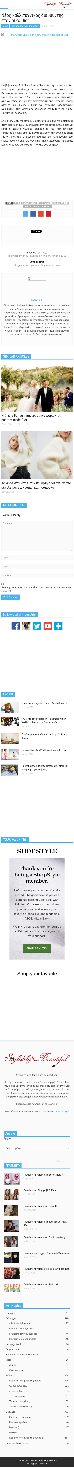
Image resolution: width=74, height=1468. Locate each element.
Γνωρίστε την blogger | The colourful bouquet (46, 1268)
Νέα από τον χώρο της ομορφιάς (39, 1437)
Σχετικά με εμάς (62, 1111)
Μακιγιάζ (39, 1427)
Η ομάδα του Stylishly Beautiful (37, 1354)
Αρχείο (7, 1138)
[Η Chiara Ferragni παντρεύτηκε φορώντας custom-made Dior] (37, 387)
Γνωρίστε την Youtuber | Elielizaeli (41, 1284)
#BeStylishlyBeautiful (39, 1323)
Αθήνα (39, 1364)
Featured (37, 1313)
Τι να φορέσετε (39, 1396)
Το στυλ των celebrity (39, 1406)
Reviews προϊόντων (39, 1422)
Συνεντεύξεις (39, 1390)
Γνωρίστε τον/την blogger (39, 1333)
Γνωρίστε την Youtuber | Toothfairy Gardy (44, 1237)
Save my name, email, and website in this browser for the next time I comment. (36, 589)
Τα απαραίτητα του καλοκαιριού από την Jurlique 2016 (37, 255)
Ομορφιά (37, 1411)
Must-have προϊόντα (39, 1417)
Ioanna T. (37, 300)
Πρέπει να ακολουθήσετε (39, 1338)
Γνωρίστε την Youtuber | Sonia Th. (41, 1206)
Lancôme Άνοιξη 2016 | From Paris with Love (44, 750)
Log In (60, 1161)
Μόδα (5, 26)
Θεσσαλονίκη (39, 1370)
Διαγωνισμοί (37, 1349)
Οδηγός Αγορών (39, 1385)
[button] (13, 5)
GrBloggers (37, 1318)
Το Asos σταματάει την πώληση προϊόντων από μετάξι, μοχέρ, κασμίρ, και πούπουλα (36, 485)
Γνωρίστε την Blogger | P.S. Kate (40, 1190)
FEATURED (12, 1166)
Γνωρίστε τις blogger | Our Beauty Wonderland (47, 1253)
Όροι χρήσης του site (37, 1463)
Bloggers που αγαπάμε (39, 1328)
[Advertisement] (37, 172)
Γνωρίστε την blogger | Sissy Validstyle (43, 1174)
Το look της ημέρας (39, 1401)
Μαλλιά (39, 1432)
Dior (17, 203)
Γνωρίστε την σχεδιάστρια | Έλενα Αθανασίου (45, 703)
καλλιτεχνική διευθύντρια (56, 203)
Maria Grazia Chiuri (31, 203)
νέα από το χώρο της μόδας (37, 207)
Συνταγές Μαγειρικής (37, 1443)
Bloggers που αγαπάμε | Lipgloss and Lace (37, 265)
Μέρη (37, 1359)
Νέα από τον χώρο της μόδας (25, 26)
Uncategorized (37, 1344)
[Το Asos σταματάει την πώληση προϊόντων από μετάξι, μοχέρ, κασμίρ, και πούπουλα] (37, 455)
